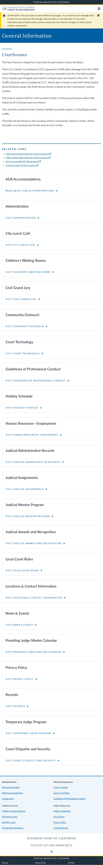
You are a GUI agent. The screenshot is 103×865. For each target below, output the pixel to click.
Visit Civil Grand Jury (21, 299)
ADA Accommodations (12, 793)
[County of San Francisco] (18, 10)
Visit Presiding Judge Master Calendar (33, 652)
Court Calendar (61, 787)
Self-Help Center (10, 816)
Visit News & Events (19, 625)
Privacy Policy (60, 822)
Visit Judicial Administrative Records (33, 462)
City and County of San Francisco (21, 165)
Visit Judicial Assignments (25, 489)
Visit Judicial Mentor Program (28, 516)
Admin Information (10, 787)
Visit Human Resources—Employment (32, 435)
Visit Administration (21, 218)
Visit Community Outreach (25, 326)
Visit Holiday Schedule (22, 407)
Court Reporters (61, 828)
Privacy (5, 863)
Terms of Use (40, 863)
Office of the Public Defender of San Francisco (27, 157)
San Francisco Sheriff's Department (22, 161)
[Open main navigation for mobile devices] (99, 9)
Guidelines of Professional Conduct (69, 798)
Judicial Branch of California (51, 2)
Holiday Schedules (62, 811)
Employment (8, 798)
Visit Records (15, 706)
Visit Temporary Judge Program (28, 733)
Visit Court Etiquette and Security (31, 760)
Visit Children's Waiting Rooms (28, 272)
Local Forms (59, 816)
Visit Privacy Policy (20, 679)
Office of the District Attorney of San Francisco (27, 154)
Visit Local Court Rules (22, 570)
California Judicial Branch (14, 811)
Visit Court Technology (23, 353)
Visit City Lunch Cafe (20, 245)
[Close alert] (98, 15)
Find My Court (8, 822)
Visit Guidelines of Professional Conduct (36, 380)
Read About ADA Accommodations (30, 190)
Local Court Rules (62, 793)
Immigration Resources (12, 828)
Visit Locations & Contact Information (34, 597)
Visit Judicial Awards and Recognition (34, 543)
